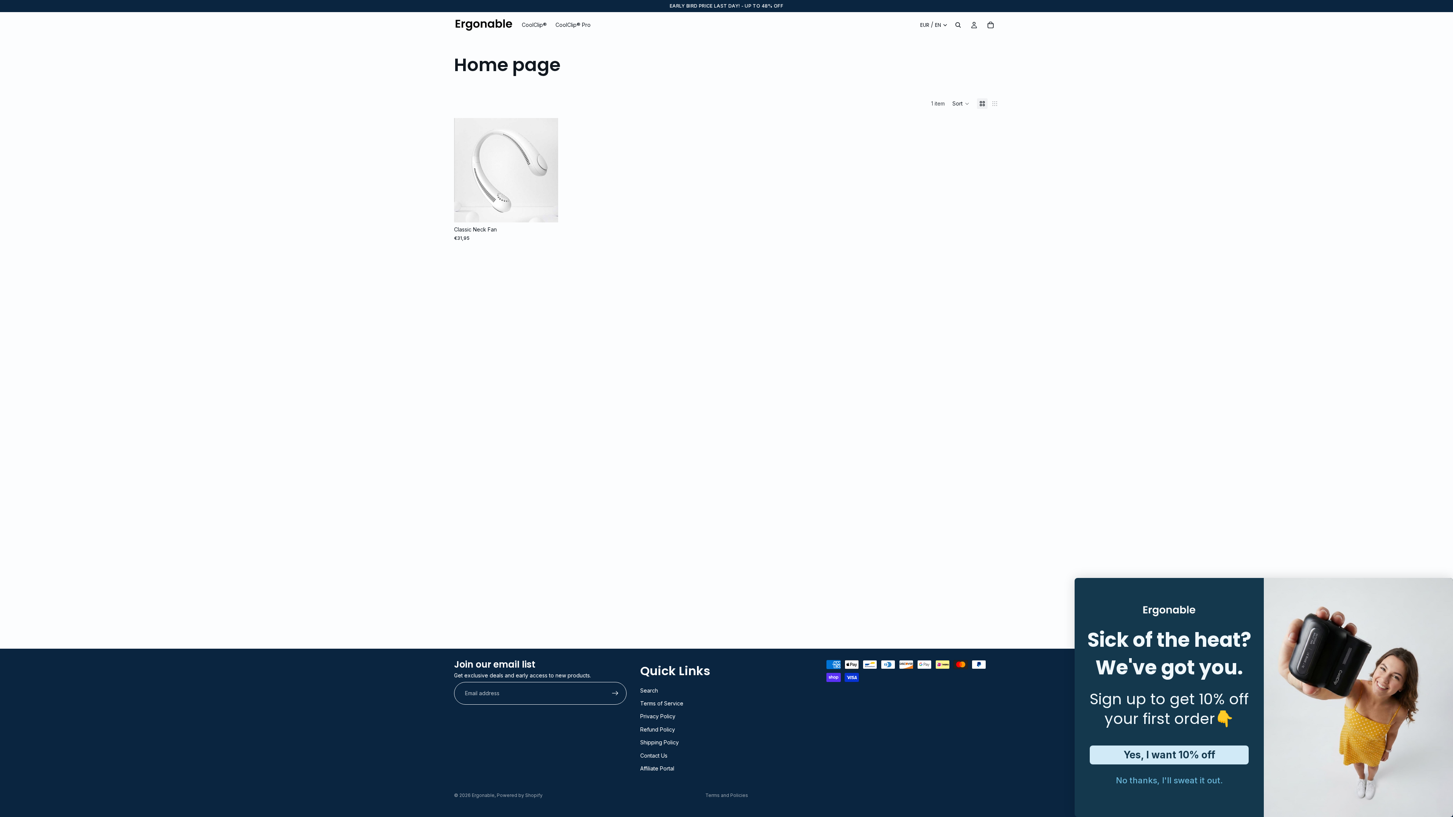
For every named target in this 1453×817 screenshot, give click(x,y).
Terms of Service (661, 703)
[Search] (958, 25)
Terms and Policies (726, 795)
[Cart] (990, 25)
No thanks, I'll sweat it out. (1169, 780)
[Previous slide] (465, 170)
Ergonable (483, 795)
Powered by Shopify (520, 795)
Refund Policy (657, 729)
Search (649, 690)
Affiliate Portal (657, 768)
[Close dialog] (1086, 589)
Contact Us (653, 755)
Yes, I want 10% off (1169, 755)
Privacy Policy (657, 716)
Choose (552, 210)
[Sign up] (615, 693)
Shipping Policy (659, 742)
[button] (960, 103)
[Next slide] (546, 170)
